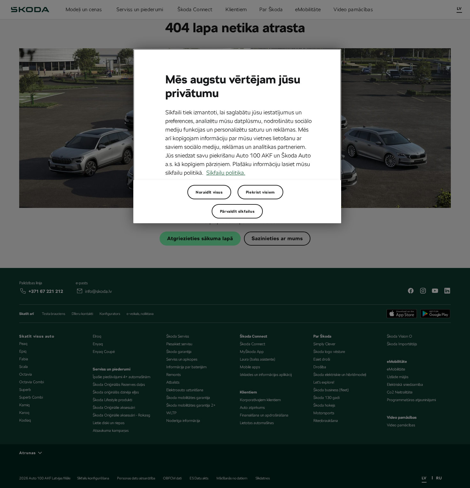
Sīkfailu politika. (225, 172)
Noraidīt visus (209, 192)
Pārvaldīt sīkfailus (237, 211)
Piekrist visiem (260, 192)
